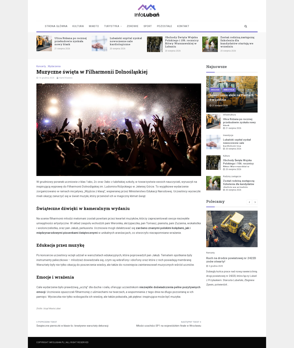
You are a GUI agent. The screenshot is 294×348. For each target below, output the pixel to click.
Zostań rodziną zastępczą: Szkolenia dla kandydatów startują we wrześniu (237, 42)
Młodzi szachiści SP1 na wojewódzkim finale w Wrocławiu (168, 325)
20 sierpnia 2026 (233, 149)
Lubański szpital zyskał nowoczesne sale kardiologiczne (126, 41)
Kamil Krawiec (66, 78)
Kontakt (183, 26)
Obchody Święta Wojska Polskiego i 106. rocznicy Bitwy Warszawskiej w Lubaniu (182, 42)
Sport (148, 26)
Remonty (210, 253)
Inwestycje (229, 90)
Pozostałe (164, 26)
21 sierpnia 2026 (233, 128)
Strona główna (56, 26)
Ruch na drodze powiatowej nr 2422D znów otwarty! (231, 259)
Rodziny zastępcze (232, 176)
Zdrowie (132, 26)
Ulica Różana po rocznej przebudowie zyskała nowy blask (70, 41)
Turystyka (111, 26)
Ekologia (215, 90)
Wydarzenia (54, 66)
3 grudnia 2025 (216, 266)
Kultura (78, 26)
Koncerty (41, 66)
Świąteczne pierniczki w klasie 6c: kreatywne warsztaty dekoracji (72, 325)
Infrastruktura (229, 115)
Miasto (94, 26)
